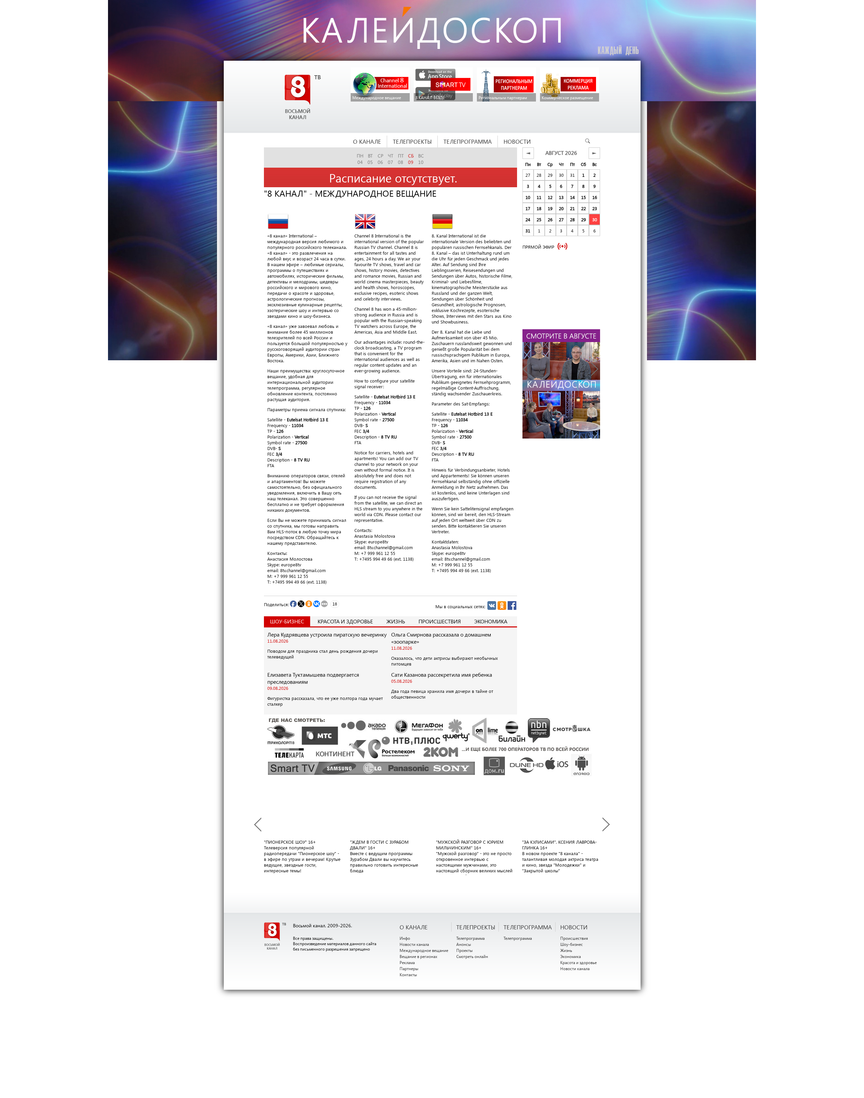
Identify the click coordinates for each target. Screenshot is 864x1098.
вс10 (421, 158)
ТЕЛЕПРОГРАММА (528, 927)
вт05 (370, 158)
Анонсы (463, 944)
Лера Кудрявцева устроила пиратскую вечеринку (327, 634)
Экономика (490, 621)
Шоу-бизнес (571, 944)
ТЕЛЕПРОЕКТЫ (475, 927)
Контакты (408, 974)
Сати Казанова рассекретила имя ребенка (441, 674)
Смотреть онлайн (472, 956)
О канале (414, 927)
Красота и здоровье (345, 621)
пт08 (401, 158)
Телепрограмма (470, 938)
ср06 (380, 158)
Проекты (464, 950)
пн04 (360, 158)
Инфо (405, 938)
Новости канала (414, 944)
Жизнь (395, 621)
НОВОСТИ (574, 927)
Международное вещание (424, 950)
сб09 (411, 158)
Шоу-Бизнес (287, 621)
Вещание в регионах (418, 956)
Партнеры (409, 968)
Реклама (407, 962)
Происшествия (439, 621)
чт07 (390, 158)
